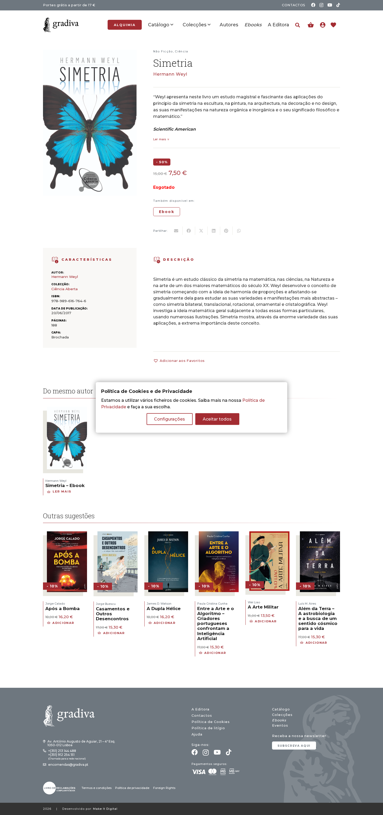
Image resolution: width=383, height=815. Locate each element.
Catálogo (281, 709)
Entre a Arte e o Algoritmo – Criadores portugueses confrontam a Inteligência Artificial (215, 623)
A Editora (200, 709)
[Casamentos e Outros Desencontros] (117, 534)
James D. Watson (159, 603)
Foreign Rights (164, 788)
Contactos (201, 715)
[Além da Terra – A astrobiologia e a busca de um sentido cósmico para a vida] (320, 534)
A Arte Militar (263, 607)
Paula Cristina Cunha (212, 603)
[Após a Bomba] (67, 534)
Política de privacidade (132, 788)
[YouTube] (330, 5)
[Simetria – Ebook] (67, 410)
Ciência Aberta (64, 289)
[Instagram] (321, 5)
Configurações (169, 419)
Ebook (166, 211)
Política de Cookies (210, 722)
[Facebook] (313, 5)
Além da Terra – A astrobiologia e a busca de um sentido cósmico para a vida (317, 618)
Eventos (280, 725)
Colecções (282, 715)
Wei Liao (254, 602)
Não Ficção (163, 51)
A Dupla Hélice (164, 608)
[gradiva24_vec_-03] (59, 788)
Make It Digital (105, 809)
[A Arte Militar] (269, 534)
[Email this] (176, 231)
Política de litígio (208, 728)
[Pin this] (226, 231)
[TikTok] (338, 5)
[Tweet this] (201, 231)
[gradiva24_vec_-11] (61, 25)
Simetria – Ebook (65, 485)
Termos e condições (97, 788)
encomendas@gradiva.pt (68, 765)
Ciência (181, 51)
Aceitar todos (217, 419)
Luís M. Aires (307, 603)
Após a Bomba (62, 608)
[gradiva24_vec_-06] (55, 260)
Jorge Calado (55, 603)
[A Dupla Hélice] (168, 534)
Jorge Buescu (106, 604)
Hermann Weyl (170, 74)
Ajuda (196, 734)
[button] (297, 25)
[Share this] (189, 231)
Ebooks (279, 720)
